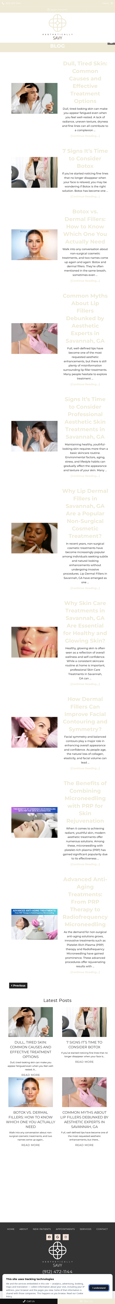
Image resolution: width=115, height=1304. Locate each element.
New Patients (42, 1229)
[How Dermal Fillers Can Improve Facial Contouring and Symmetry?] (34, 733)
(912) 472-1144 (13, 3)
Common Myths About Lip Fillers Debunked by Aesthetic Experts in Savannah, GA (85, 318)
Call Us (30, 1301)
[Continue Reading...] (85, 136)
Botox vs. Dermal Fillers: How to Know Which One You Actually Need (85, 226)
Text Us (88, 1301)
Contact (102, 1229)
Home (11, 1229)
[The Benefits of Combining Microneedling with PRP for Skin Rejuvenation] (34, 823)
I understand (99, 1288)
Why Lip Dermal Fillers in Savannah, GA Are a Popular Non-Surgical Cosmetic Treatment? (85, 513)
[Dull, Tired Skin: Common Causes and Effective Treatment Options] (34, 99)
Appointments (58, 9)
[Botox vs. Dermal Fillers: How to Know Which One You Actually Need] (34, 245)
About (23, 1229)
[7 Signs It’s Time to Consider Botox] (34, 173)
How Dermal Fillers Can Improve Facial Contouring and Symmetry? (85, 714)
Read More (30, 1075)
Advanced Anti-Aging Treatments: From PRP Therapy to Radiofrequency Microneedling (85, 902)
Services (85, 1229)
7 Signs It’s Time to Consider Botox (85, 158)
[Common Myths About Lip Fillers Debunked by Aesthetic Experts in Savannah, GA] (34, 339)
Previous (18, 985)
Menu (105, 3)
